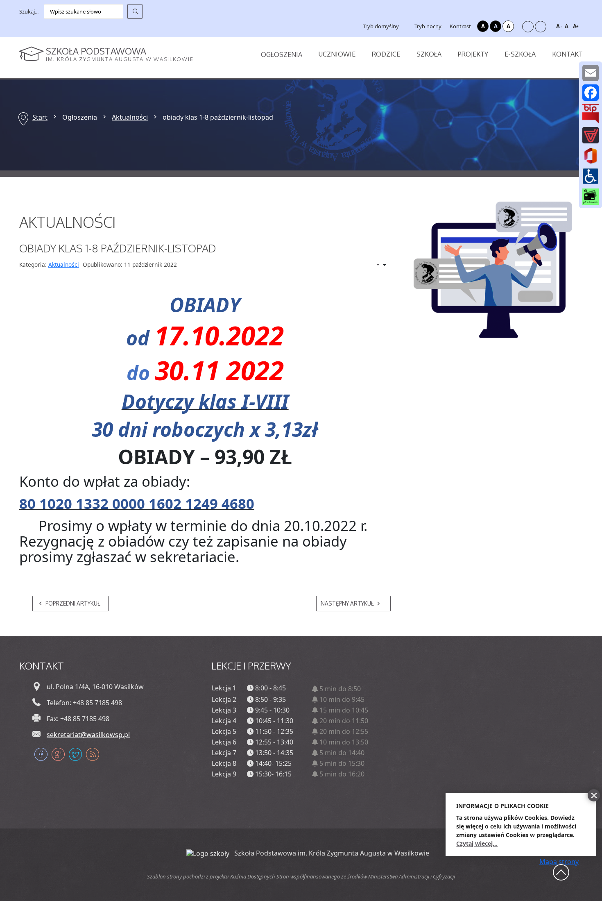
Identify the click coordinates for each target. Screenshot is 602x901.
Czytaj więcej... (477, 843)
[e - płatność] (590, 196)
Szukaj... (28, 11)
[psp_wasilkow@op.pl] (590, 73)
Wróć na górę (561, 872)
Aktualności (130, 117)
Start (40, 117)
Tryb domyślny (380, 26)
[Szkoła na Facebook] (590, 92)
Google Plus (58, 754)
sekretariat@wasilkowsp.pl (88, 734)
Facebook (41, 754)
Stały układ (528, 26)
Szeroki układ (540, 26)
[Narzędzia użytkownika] (377, 265)
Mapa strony (559, 861)
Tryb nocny (427, 26)
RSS (92, 754)
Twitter (75, 754)
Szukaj (135, 11)
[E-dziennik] (590, 135)
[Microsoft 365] (590, 155)
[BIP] (590, 113)
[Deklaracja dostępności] (590, 176)
